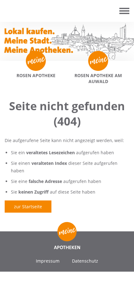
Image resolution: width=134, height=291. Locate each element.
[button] (11, 280)
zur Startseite (28, 207)
